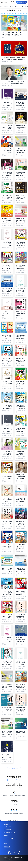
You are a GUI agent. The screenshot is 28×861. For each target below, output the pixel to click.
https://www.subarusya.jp (15, 780)
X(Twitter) (8, 785)
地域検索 (6, 6)
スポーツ (17, 6)
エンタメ (12, 6)
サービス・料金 (7, 826)
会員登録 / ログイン (21, 2)
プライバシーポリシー (9, 838)
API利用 (5, 843)
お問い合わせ (7, 846)
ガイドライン (7, 841)
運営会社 (6, 824)
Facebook (19, 786)
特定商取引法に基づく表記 (10, 832)
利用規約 (6, 835)
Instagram (14, 786)
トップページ (4, 820)
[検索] (13, 2)
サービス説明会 (7, 829)
